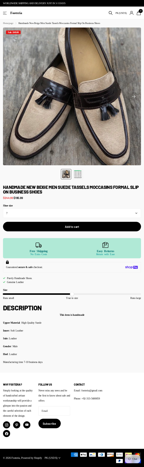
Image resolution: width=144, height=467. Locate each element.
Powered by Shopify (31, 457)
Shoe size (8, 205)
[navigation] (66, 174)
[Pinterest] (16, 424)
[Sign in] (132, 13)
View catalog (5, 13)
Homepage (8, 23)
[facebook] (6, 433)
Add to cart (72, 226)
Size (5, 289)
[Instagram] (6, 424)
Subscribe (49, 423)
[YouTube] (26, 424)
